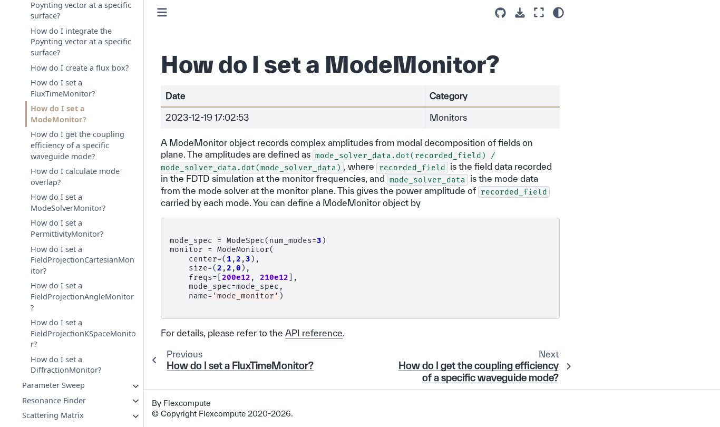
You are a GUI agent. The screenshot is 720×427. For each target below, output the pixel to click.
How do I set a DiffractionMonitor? (66, 364)
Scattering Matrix (53, 415)
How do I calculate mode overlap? (75, 176)
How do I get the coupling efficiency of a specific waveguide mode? (77, 145)
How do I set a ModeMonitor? (58, 113)
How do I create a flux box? (80, 67)
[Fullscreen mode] (539, 12)
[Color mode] (558, 13)
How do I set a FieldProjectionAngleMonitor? (82, 296)
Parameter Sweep (53, 385)
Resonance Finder (54, 400)
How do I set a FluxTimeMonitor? (63, 88)
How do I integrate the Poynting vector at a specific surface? (81, 41)
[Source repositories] (500, 13)
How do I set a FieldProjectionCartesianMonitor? (82, 259)
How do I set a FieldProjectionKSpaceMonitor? (83, 333)
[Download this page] (520, 13)
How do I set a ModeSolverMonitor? (68, 202)
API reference (314, 333)
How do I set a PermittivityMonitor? (67, 228)
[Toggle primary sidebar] (162, 12)
